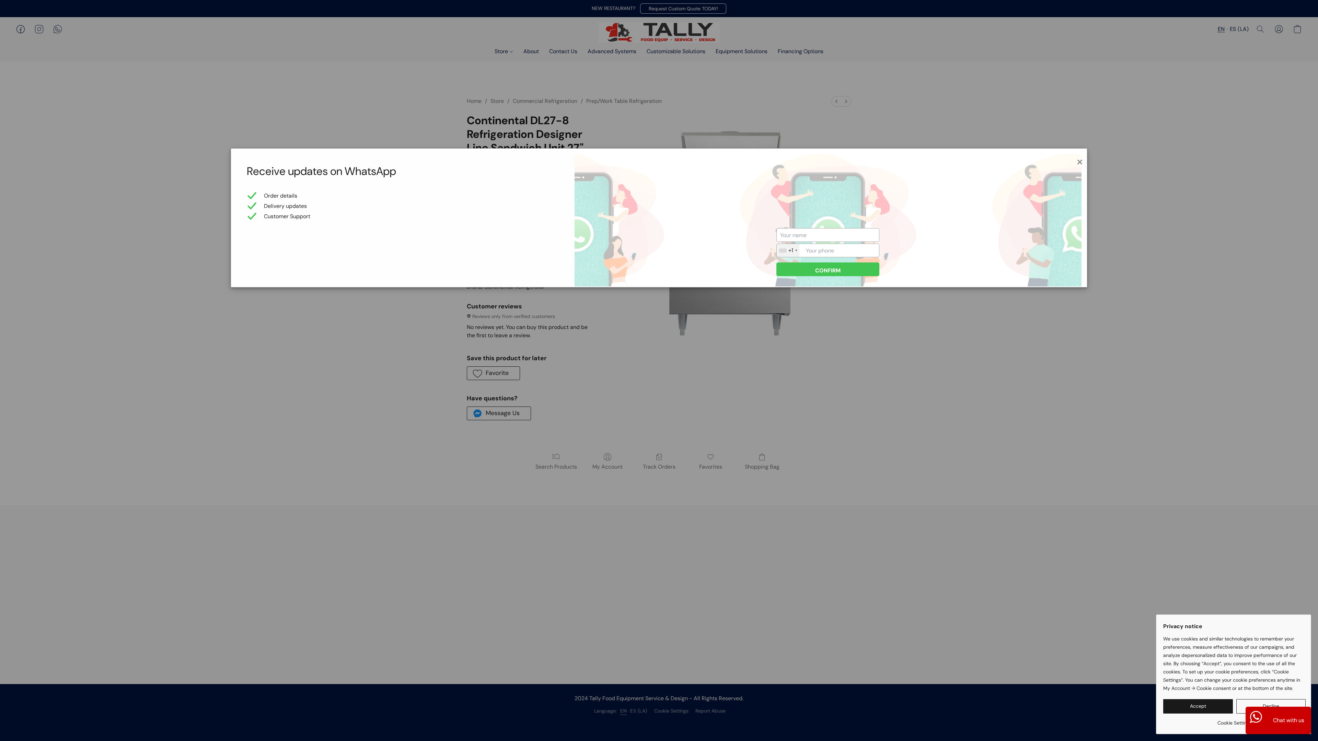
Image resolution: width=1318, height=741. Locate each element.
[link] (1234, 720)
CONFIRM (828, 270)
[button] (1198, 706)
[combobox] (788, 250)
